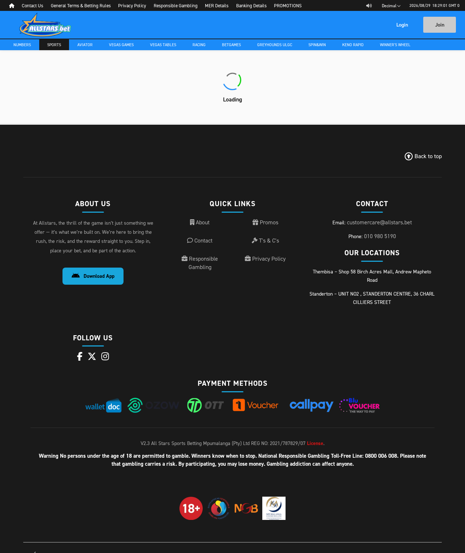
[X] (92, 356)
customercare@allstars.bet (379, 222)
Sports (54, 44)
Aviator (85, 44)
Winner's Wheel (395, 44)
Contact (203, 240)
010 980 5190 (380, 236)
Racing (199, 44)
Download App (99, 276)
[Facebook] (79, 356)
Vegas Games (121, 44)
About (202, 222)
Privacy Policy (268, 258)
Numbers (22, 44)
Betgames (231, 44)
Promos (268, 222)
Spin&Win (317, 44)
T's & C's (268, 240)
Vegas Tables (163, 44)
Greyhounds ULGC (274, 44)
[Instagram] (105, 356)
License (315, 443)
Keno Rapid (353, 44)
